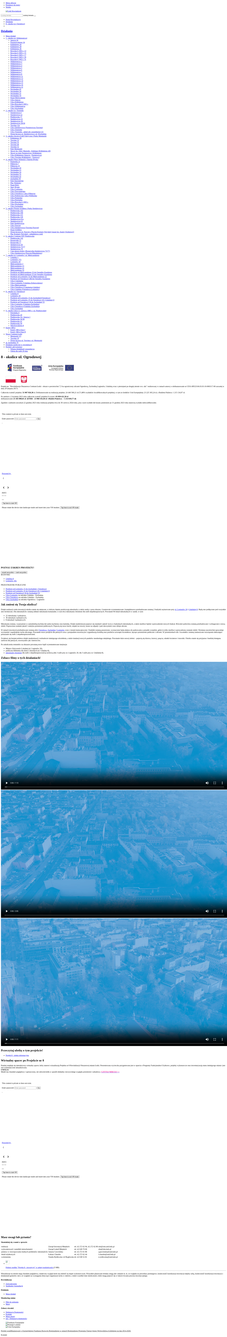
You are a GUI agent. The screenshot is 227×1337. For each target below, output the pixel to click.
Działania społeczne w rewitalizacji (19, 345)
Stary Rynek (15, 187)
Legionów (61, 630)
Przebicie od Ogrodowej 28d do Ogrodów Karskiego (30, 279)
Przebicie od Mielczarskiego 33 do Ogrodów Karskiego (31, 272)
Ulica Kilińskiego (17, 102)
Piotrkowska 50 (16, 323)
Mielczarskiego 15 (17, 266)
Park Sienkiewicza (17, 223)
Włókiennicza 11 (16, 76)
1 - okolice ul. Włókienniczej (16, 38)
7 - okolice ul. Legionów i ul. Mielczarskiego (22, 255)
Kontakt (9, 1314)
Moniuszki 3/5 (15, 336)
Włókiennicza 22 (16, 87)
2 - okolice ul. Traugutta (15, 111)
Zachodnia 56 (15, 179)
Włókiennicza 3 (16, 64)
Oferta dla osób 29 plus (19, 351)
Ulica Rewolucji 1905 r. (19, 104)
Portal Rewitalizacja (13, 20)
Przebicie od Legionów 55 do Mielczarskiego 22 (28, 277)
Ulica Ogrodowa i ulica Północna (22, 194)
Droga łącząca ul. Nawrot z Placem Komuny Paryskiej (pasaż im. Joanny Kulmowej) (42, 232)
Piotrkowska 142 (16, 238)
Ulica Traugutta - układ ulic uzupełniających (26, 132)
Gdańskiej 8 (193, 609)
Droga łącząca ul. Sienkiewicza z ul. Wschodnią (28, 134)
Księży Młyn (10, 328)
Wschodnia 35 (15, 174)
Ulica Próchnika (16, 200)
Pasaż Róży (14, 185)
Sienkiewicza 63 (16, 221)
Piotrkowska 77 (16, 117)
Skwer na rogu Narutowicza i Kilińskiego (25, 153)
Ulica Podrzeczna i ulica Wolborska (23, 196)
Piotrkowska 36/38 (17, 319)
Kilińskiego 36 (15, 49)
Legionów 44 (15, 262)
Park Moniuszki (16, 149)
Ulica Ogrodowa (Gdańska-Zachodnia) (25, 306)
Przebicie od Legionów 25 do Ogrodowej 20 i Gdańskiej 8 (32, 300)
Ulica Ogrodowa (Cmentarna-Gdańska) (25, 287)
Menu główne (11, 3)
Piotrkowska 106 (16, 213)
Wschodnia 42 (15, 177)
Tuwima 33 (14, 140)
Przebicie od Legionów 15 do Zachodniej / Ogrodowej (26, 589)
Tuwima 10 (14, 338)
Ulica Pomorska (16, 198)
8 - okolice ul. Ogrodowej (15, 24)
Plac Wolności (15, 183)
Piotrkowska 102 (16, 211)
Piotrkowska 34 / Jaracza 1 (20, 317)
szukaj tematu (28, 15)
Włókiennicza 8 (16, 74)
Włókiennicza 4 (16, 66)
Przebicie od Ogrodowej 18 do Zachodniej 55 (27, 302)
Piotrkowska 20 (16, 315)
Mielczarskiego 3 (16, 264)
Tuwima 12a (15, 125)
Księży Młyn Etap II (18, 332)
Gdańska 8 (14, 294)
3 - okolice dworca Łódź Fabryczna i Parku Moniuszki (26, 136)
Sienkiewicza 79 (16, 249)
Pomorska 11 (15, 162)
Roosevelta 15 (15, 240)
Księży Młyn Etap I (17, 330)
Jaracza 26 (14, 40)
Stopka (8, 7)
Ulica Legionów (16, 189)
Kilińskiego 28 (15, 47)
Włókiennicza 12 (16, 79)
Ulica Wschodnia (16, 108)
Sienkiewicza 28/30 (17, 123)
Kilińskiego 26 (15, 45)
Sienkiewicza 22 (16, 119)
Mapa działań (11, 36)
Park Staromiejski (17, 181)
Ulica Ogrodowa (12, 597)
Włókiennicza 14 (16, 81)
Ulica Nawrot (15, 226)
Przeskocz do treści (13, 5)
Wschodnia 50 (15, 91)
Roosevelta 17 (15, 243)
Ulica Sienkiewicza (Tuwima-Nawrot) (24, 228)
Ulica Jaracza (15, 100)
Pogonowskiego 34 (17, 42)
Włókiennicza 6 (16, 70)
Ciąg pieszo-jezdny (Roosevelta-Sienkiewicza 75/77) (30, 251)
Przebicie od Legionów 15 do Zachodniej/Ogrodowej (30, 298)
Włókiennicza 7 (16, 72)
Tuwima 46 (14, 145)
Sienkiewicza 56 (16, 245)
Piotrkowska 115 (16, 215)
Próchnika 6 (14, 313)
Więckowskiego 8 (17, 326)
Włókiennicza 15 (16, 83)
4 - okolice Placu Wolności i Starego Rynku (22, 160)
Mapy (8, 1304)
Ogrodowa (43, 630)
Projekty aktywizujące (14, 347)
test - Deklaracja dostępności (16, 1319)
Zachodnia (52, 630)
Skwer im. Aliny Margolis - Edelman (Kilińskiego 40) (30, 151)
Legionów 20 (15, 296)
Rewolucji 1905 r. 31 (18, 59)
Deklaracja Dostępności (14, 1312)
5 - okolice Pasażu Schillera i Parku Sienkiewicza (24, 208)
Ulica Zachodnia (16, 206)
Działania (9, 22)
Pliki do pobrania (12, 1302)
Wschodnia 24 (15, 172)
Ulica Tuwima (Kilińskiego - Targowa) (24, 157)
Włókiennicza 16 (16, 85)
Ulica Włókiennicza (17, 106)
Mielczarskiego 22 (17, 268)
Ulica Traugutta (16, 130)
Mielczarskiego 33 (17, 270)
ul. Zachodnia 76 (12, 343)
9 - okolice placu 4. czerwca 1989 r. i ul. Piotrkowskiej (26, 311)
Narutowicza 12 (16, 115)
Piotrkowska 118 (16, 217)
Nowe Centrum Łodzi (14, 334)
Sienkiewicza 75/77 (17, 247)
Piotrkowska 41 (16, 321)
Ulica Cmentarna (16, 281)
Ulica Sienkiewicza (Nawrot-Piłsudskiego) (26, 253)
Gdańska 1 (14, 257)
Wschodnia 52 (15, 94)
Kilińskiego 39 (15, 138)
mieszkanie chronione (14, 653)
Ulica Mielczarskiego (18, 285)
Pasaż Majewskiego (17, 98)
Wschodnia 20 (15, 168)
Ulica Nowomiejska (17, 191)
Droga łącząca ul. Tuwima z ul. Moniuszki (26, 340)
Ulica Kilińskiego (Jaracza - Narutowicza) (26, 155)
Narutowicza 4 (15, 113)
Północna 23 (15, 166)
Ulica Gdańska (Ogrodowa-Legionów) (24, 289)
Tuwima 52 (14, 147)
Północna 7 (14, 164)
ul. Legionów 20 (181, 609)
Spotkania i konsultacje (14, 1286)
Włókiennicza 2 (16, 62)
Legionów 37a (15, 260)
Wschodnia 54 (15, 96)
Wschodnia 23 (15, 170)
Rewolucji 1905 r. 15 (18, 53)
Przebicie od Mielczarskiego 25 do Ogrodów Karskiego (31, 274)
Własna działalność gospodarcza (22, 349)
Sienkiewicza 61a (17, 219)
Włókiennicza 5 (16, 68)
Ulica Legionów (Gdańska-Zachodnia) (24, 304)
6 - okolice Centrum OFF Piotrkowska (20, 236)
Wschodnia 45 (15, 89)
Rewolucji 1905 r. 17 (18, 55)
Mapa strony (10, 1316)
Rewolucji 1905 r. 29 (18, 57)
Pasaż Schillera (16, 230)
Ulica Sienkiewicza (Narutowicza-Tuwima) (26, 128)
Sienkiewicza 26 (16, 121)
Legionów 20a (11, 581)
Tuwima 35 (14, 142)
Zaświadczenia (11, 1284)
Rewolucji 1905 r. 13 (18, 51)
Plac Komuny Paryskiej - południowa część (26, 234)
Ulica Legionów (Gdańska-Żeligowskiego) (26, 283)
